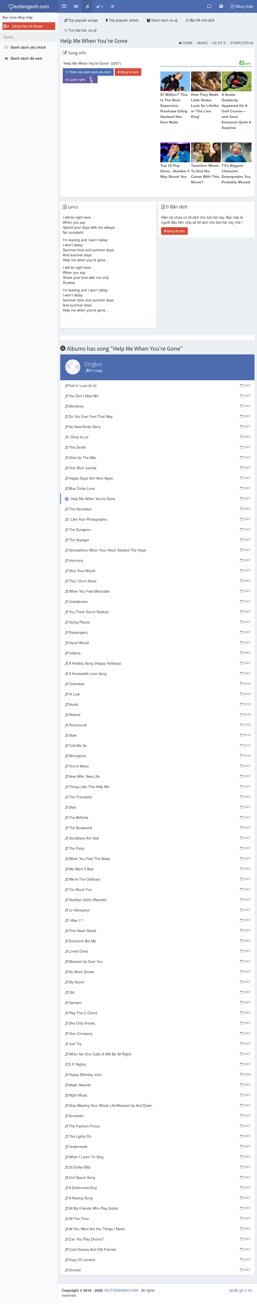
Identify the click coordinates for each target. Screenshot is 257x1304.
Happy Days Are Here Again (159, 478)
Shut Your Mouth (159, 570)
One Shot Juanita (159, 467)
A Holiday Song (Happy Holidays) (159, 663)
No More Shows (159, 971)
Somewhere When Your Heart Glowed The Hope (159, 550)
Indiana (159, 652)
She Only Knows (159, 1023)
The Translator (159, 796)
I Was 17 (159, 920)
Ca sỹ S (219, 43)
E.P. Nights (159, 1064)
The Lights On (159, 1136)
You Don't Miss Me (159, 395)
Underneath (159, 1146)
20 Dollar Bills (159, 1167)
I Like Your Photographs (159, 519)
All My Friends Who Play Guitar (159, 1208)
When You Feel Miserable (159, 591)
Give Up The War (159, 457)
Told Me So (159, 745)
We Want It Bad (159, 868)
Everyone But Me (159, 940)
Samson (159, 1002)
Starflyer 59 (241, 43)
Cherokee (159, 683)
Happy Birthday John (159, 1074)
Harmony (159, 560)
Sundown (159, 1115)
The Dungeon (159, 529)
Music (202, 43)
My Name (159, 981)
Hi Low (159, 694)
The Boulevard (159, 827)
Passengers (159, 632)
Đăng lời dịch (129, 72)
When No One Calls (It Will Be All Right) (159, 1053)
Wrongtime (159, 755)
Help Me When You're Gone (93, 41)
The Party (159, 848)
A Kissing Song (159, 1197)
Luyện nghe (81, 79)
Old (159, 992)
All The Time (159, 1218)
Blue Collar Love (159, 488)
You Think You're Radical (159, 611)
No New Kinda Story (159, 426)
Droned (159, 1269)
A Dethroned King (159, 1187)
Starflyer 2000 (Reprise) (159, 899)
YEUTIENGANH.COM (121, 1290)
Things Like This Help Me (159, 786)
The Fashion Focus (159, 1125)
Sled (159, 807)
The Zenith (159, 447)
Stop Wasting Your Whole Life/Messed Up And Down (159, 1105)
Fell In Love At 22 (159, 385)
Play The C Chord (159, 1012)
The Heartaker (159, 508)
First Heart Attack (159, 930)
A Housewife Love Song (159, 673)
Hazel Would (159, 642)
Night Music (159, 1095)
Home (188, 43)
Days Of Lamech (159, 1259)
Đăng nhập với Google (27, 26)
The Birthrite (159, 817)
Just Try (159, 1043)
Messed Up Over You (159, 961)
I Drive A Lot (159, 436)
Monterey (159, 406)
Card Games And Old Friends (159, 1249)
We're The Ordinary (159, 879)
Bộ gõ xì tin (242, 1290)
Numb (159, 704)
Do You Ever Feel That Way (159, 416)
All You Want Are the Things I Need (159, 1228)
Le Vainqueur (159, 909)
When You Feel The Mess (159, 858)
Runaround (159, 724)
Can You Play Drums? (159, 1239)
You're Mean (159, 766)
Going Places (159, 622)
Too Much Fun (159, 889)
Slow (159, 735)
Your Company (159, 1033)
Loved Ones (159, 951)
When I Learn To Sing (159, 1156)
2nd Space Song (159, 1177)
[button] (64, 6)
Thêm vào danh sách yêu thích (90, 72)
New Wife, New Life (159, 776)
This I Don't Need (159, 580)
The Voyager (159, 539)
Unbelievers (159, 601)
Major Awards (159, 1084)
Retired (159, 714)
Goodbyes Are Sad (159, 837)
